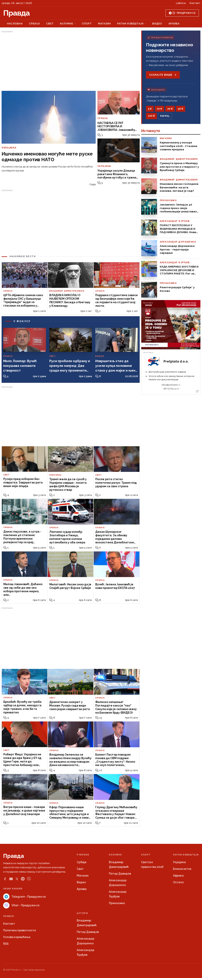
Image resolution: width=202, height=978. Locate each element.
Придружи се (186, 13)
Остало (178, 882)
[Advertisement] (71, 61)
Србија (34, 23)
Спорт (87, 23)
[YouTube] (11, 879)
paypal (165, 116)
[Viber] (29, 879)
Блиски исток (182, 868)
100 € (151, 115)
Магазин (104, 23)
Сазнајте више (160, 74)
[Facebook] (5, 879)
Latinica (181, 3)
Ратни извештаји (130, 23)
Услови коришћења (16, 937)
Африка (178, 875)
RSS (5, 943)
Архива (174, 23)
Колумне (66, 23)
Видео (157, 23)
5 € (150, 108)
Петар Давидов (120, 873)
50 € (180, 108)
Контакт (195, 3)
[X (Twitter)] (17, 878)
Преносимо (117, 903)
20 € (170, 108)
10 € (159, 108)
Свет (50, 23)
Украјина (179, 862)
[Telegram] (23, 879)
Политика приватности (19, 930)
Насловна (15, 23)
